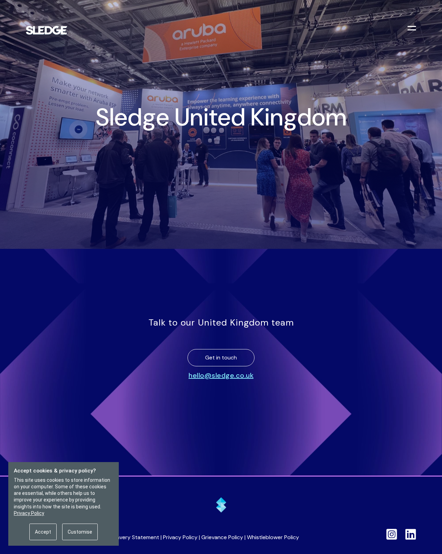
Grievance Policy (222, 537)
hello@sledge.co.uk (221, 375)
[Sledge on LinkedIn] (410, 534)
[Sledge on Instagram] (391, 534)
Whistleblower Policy (273, 537)
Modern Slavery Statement (125, 537)
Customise (80, 532)
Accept (43, 532)
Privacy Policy (180, 537)
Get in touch (221, 357)
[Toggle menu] (412, 29)
